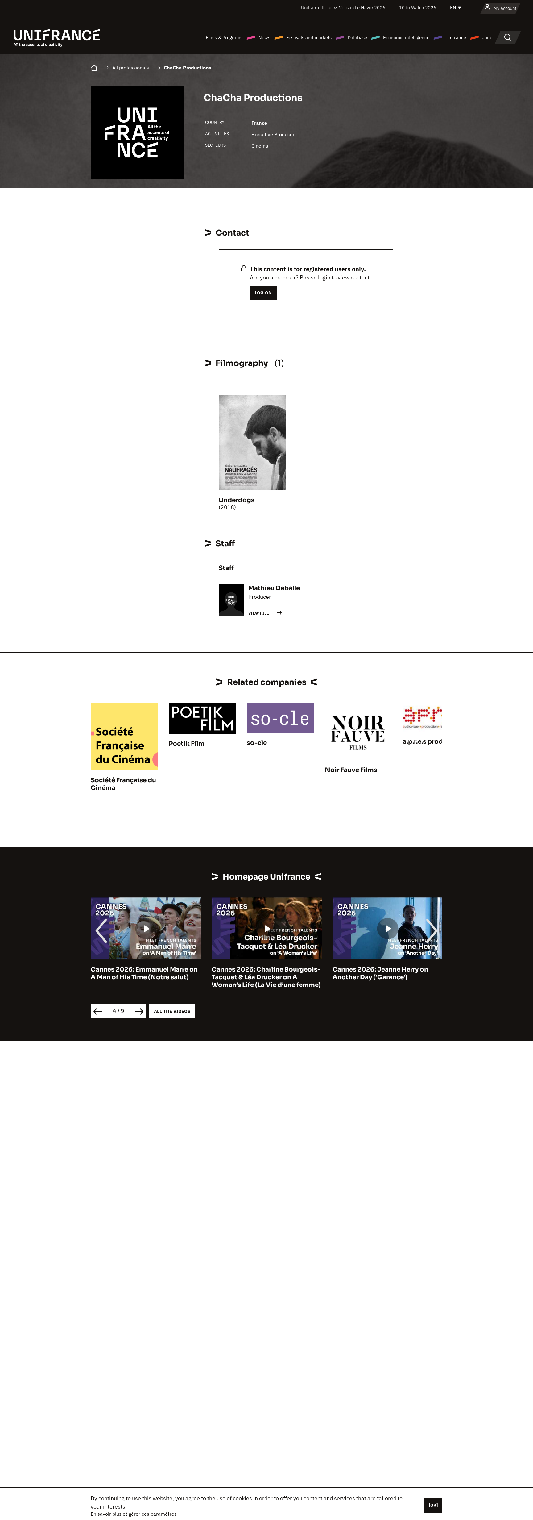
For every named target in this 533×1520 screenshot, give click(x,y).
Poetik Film (187, 744)
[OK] (433, 1505)
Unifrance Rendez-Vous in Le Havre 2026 (343, 7)
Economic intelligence (406, 37)
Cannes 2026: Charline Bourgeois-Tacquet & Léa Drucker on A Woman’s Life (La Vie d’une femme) (147, 977)
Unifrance (455, 37)
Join (486, 37)
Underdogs (236, 500)
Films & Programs (224, 37)
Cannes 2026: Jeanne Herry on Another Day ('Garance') (261, 973)
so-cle (257, 743)
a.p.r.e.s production (433, 741)
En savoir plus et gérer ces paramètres (134, 1514)
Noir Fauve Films (351, 770)
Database (357, 37)
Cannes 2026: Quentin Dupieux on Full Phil (388, 973)
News (264, 37)
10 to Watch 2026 (417, 7)
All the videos (172, 1011)
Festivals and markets (309, 37)
